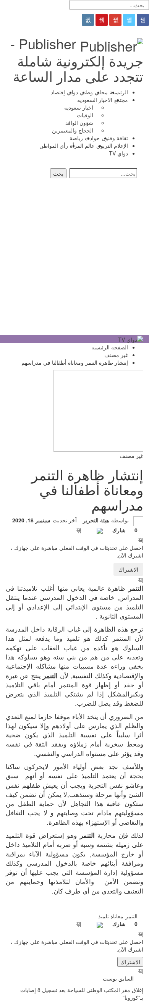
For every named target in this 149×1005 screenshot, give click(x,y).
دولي (72, 92)
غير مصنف (131, 455)
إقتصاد (58, 92)
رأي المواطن (53, 145)
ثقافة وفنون (115, 138)
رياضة (76, 138)
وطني (86, 92)
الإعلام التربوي (112, 145)
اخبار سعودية (78, 107)
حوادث (92, 138)
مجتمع (121, 99)
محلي (101, 92)
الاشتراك (128, 569)
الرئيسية (119, 92)
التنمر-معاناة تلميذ (118, 916)
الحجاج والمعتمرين (72, 130)
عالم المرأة (82, 145)
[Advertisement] (74, 256)
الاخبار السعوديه (94, 99)
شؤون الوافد (79, 122)
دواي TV (118, 153)
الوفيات (85, 115)
